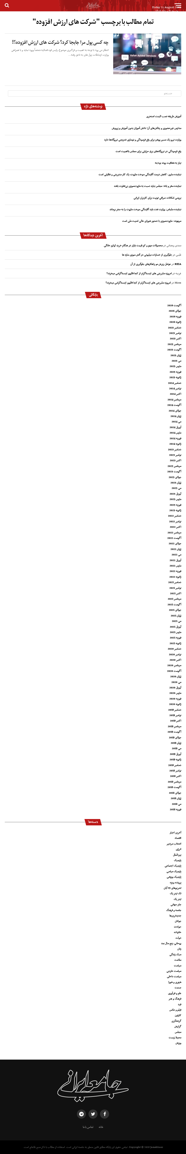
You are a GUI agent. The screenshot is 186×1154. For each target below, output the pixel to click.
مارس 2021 (175, 632)
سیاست (177, 965)
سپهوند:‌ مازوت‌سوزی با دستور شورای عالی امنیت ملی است (151, 221)
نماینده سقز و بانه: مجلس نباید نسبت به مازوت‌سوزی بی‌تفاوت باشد (147, 186)
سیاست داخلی (174, 976)
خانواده (177, 932)
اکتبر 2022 (175, 527)
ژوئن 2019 (176, 743)
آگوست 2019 (174, 732)
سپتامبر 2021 (174, 599)
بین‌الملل (177, 855)
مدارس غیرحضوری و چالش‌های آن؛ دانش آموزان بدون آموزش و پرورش (146, 128)
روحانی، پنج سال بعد (171, 943)
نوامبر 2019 (175, 715)
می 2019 (176, 748)
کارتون (178, 1015)
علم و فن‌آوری (174, 993)
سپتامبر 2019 (174, 726)
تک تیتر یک (175, 893)
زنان (179, 949)
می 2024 (176, 421)
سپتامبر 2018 (174, 782)
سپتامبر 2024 (174, 399)
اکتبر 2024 (175, 394)
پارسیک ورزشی (174, 877)
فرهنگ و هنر (175, 999)
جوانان (178, 921)
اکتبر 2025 (175, 338)
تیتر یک (177, 899)
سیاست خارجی (173, 971)
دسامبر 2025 (174, 327)
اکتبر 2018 (175, 776)
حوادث (177, 927)
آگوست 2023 (174, 471)
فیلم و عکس (175, 1010)
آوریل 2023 (175, 494)
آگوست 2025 (174, 349)
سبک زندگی (175, 954)
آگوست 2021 (174, 604)
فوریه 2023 (175, 505)
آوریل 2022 (175, 560)
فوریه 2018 (175, 809)
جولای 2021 (175, 610)
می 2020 (176, 682)
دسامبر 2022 (174, 516)
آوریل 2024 (175, 427)
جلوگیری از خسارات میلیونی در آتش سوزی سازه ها (147, 255)
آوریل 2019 (175, 754)
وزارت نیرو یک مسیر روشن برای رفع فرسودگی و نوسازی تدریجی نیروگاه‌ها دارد (142, 140)
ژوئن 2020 (175, 676)
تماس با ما (88, 1127)
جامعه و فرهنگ (173, 910)
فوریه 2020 (175, 698)
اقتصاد (178, 838)
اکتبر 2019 (175, 720)
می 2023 (176, 488)
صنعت (178, 987)
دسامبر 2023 (174, 449)
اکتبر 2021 (175, 593)
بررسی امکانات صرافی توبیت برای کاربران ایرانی (157, 198)
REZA (178, 264)
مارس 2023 (175, 499)
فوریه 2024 (175, 438)
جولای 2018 (175, 793)
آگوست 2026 (174, 305)
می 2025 (176, 361)
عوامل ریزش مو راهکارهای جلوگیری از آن (150, 264)
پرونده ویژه (175, 882)
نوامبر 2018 (175, 770)
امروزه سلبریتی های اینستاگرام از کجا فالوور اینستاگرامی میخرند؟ (139, 273)
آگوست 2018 (174, 787)
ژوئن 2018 (176, 798)
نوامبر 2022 (175, 521)
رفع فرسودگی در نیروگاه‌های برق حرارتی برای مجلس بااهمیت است (148, 151)
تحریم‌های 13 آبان (172, 888)
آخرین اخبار (175, 832)
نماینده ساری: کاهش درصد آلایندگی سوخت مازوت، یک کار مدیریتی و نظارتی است (140, 174)
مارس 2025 (175, 366)
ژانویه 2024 (175, 444)
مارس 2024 (175, 433)
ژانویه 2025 (175, 377)
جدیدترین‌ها (175, 915)
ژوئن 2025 (176, 355)
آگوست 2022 (174, 538)
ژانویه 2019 (175, 759)
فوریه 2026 (175, 316)
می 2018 (176, 804)
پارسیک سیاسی (173, 871)
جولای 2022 (175, 543)
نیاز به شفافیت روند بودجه (168, 163)
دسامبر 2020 (174, 649)
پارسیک (177, 860)
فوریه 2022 (175, 571)
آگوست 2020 (174, 671)
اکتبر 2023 (175, 460)
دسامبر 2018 (174, 765)
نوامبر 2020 (175, 654)
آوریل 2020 (175, 687)
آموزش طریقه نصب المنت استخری (163, 116)
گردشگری (176, 1021)
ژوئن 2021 (176, 615)
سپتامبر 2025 (174, 344)
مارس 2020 (175, 693)
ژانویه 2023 (175, 510)
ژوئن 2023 (176, 482)
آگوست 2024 (174, 405)
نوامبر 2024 (175, 388)
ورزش (178, 1043)
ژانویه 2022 (175, 577)
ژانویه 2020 (175, 704)
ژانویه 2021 (175, 643)
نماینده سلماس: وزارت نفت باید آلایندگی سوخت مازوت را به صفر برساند (145, 209)
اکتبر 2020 (175, 660)
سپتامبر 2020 (174, 665)
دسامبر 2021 (174, 582)
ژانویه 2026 (175, 322)
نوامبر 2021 (175, 588)
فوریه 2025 (175, 372)
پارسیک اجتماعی (173, 866)
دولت (178, 938)
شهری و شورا (174, 982)
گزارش (177, 1026)
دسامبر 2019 (174, 710)
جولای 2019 (175, 737)
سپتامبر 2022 (174, 532)
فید (179, 1004)
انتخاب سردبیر (173, 844)
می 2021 (176, 621)
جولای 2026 (175, 311)
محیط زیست (175, 1037)
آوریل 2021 (175, 627)
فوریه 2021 (175, 637)
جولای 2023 (175, 477)
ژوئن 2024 (176, 416)
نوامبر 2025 (175, 333)
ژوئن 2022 (176, 549)
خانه (101, 1127)
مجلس (178, 1032)
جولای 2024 (175, 410)
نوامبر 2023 (175, 455)
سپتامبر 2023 (174, 466)
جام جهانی (176, 904)
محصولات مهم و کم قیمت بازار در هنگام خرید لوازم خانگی (133, 245)
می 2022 (176, 554)
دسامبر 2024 (174, 383)
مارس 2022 (175, 565)
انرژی (178, 849)
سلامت (177, 960)
